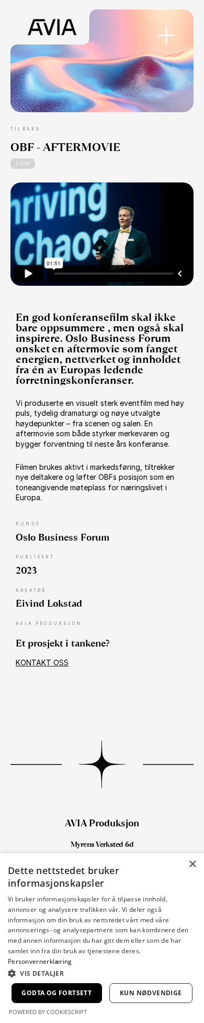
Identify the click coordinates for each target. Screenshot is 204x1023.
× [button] (192, 864)
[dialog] (102, 938)
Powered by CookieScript (48, 1012)
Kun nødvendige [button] (151, 992)
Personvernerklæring (40, 961)
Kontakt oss (42, 662)
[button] (102, 973)
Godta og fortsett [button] (56, 992)
